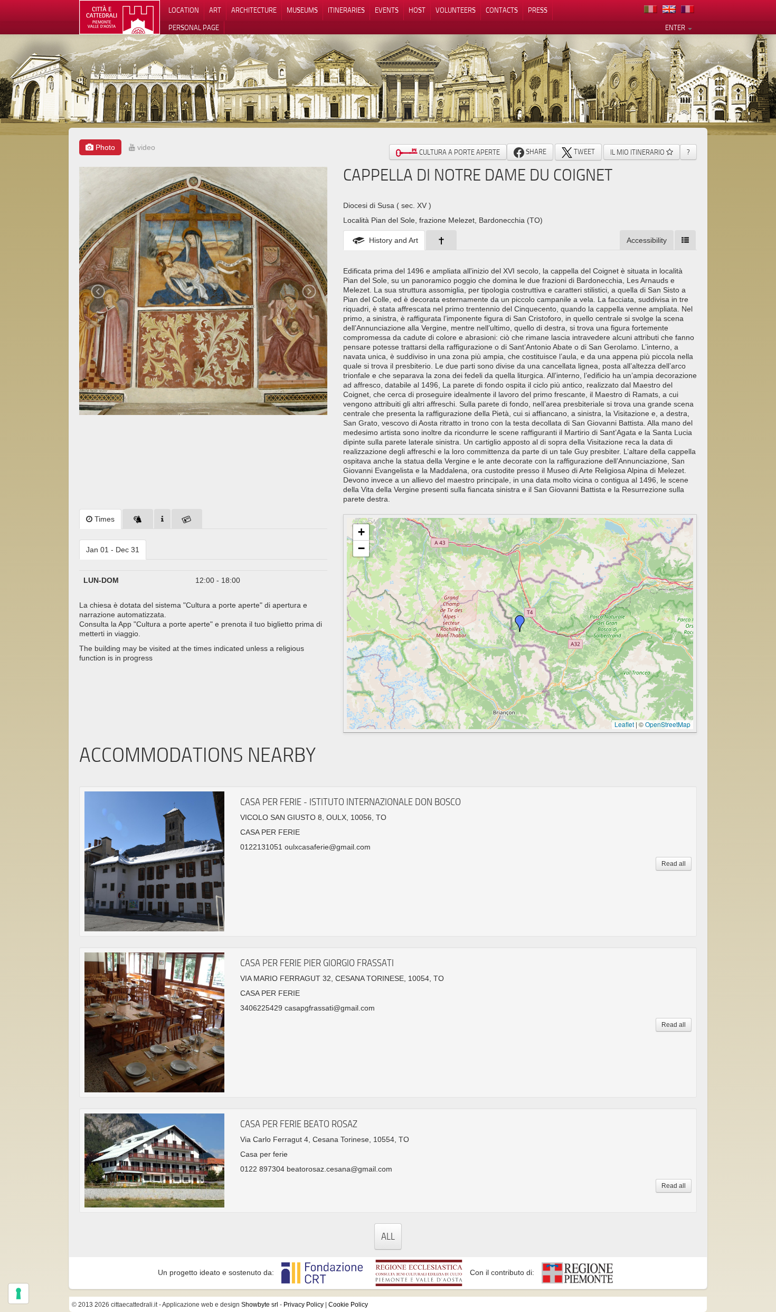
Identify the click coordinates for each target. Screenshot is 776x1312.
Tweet (583, 151)
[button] (520, 623)
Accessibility (647, 240)
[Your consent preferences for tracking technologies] (18, 1293)
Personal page (193, 27)
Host (417, 10)
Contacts (502, 10)
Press (537, 10)
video (145, 147)
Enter (676, 27)
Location (183, 10)
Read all (673, 863)
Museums (302, 10)
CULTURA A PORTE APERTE (459, 152)
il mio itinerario (638, 152)
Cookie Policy (348, 1304)
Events (387, 10)
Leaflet (624, 724)
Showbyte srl (259, 1304)
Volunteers (456, 10)
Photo (104, 147)
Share (535, 151)
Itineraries (346, 10)
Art (215, 10)
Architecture (254, 10)
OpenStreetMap (667, 724)
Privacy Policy (303, 1304)
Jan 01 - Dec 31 (112, 549)
